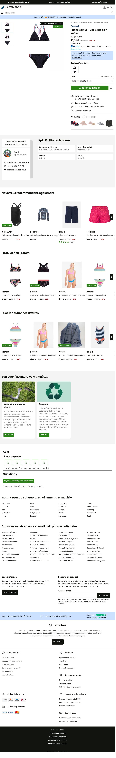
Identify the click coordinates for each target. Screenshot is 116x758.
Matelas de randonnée (10, 554)
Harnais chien (92, 542)
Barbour (33, 516)
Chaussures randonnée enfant (42, 554)
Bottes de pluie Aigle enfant (69, 538)
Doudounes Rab (93, 538)
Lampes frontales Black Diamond (71, 554)
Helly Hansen (35, 513)
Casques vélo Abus (94, 557)
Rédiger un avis (76, 36)
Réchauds (34, 532)
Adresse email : (65, 591)
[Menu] (2, 13)
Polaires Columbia (66, 551)
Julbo (89, 503)
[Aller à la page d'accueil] (72, 22)
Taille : (73, 77)
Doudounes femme (9, 532)
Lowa (4, 516)
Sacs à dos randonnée (39, 535)
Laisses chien (92, 545)
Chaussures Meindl (66, 557)
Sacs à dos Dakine (66, 560)
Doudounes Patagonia (96, 560)
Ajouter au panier (89, 88)
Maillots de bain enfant (101, 22)
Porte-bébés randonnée (39, 560)
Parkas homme (7, 545)
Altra (32, 503)
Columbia (62, 506)
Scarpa (61, 510)
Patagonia (6, 503)
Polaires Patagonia (66, 542)
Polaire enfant (64, 535)
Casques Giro (92, 535)
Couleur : (79, 63)
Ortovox (5, 506)
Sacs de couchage (9, 560)
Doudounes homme (9, 542)
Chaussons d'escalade (39, 551)
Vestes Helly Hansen (66, 548)
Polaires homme (8, 548)
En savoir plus (77, 58)
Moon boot (34, 510)
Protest (75, 26)
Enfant (76, 22)
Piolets (32, 538)
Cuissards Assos (93, 532)
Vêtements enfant (86, 22)
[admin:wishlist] (111, 88)
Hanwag (90, 510)
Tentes (4, 551)
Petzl (89, 516)
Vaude (61, 513)
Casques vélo (35, 557)
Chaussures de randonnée (40, 542)
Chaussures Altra (93, 551)
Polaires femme (8, 538)
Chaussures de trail (37, 545)
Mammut (62, 516)
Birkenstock (91, 513)
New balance (92, 506)
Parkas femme (7, 535)
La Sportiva (6, 513)
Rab (3, 510)
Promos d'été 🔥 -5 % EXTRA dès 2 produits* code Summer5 (57, 17)
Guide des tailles (106, 77)
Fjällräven (62, 503)
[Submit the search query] (112, 13)
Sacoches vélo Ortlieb (95, 548)
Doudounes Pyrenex (66, 545)
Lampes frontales (8, 557)
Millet (32, 506)
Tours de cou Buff (94, 554)
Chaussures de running (39, 548)
